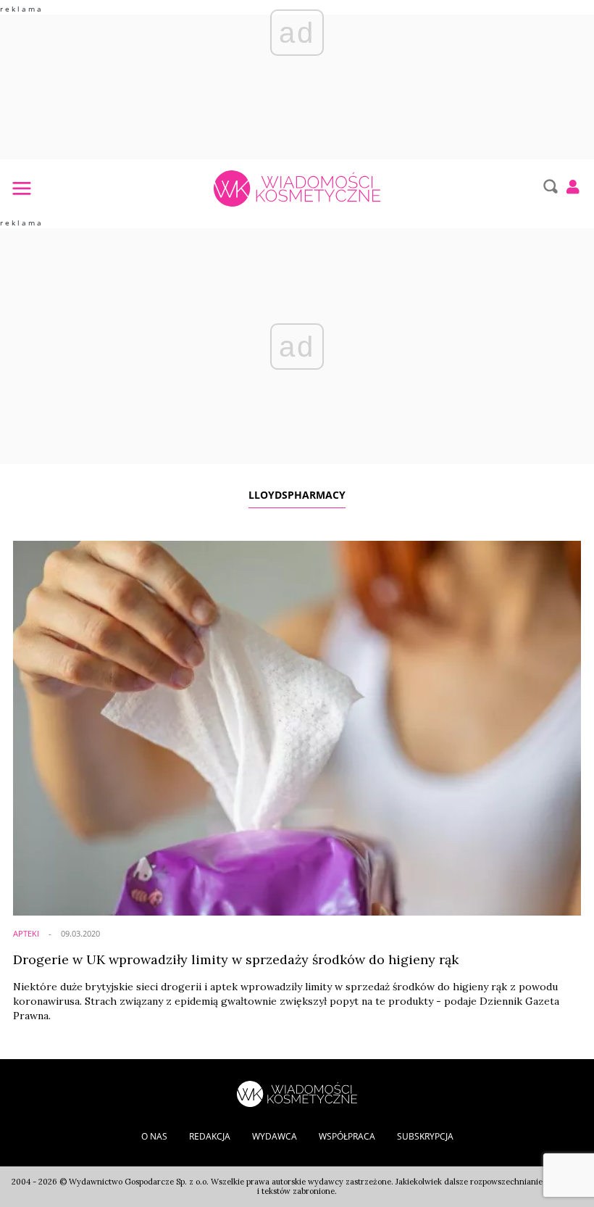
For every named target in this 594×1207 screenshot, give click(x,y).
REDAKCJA (209, 1136)
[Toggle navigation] (21, 187)
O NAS (154, 1136)
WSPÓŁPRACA (347, 1136)
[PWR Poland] (297, 1093)
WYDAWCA (274, 1136)
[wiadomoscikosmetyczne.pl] (297, 188)
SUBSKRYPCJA (425, 1136)
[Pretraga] (548, 186)
